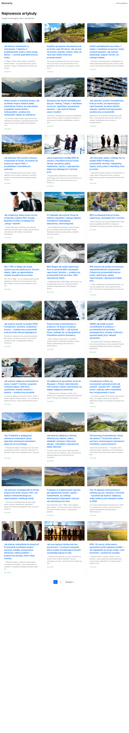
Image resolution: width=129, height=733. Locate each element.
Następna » (69, 582)
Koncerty (7, 3)
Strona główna (121, 3)
